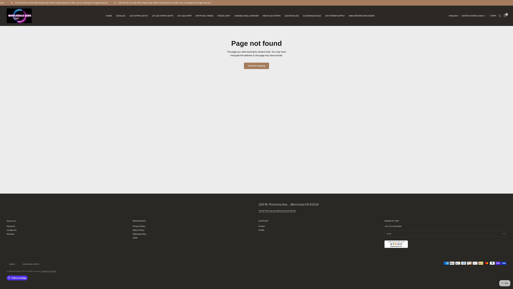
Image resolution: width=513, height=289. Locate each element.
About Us (11, 221)
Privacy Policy (139, 226)
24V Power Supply (335, 16)
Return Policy (138, 230)
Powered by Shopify (48, 271)
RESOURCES (139, 221)
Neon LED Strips (272, 16)
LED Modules (292, 16)
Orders (262, 226)
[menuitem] (109, 16)
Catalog (120, 16)
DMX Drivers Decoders (362, 16)
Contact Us (12, 230)
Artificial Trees (204, 16)
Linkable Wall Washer (246, 16)
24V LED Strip (184, 16)
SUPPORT (264, 221)
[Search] (499, 16)
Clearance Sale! (312, 16)
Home (109, 16)
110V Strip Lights (138, 16)
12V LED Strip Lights (162, 16)
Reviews (10, 234)
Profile (261, 230)
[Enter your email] (503, 234)
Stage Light (223, 16)
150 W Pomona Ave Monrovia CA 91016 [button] (277, 211)
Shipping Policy (139, 234)
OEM (135, 238)
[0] (504, 16)
